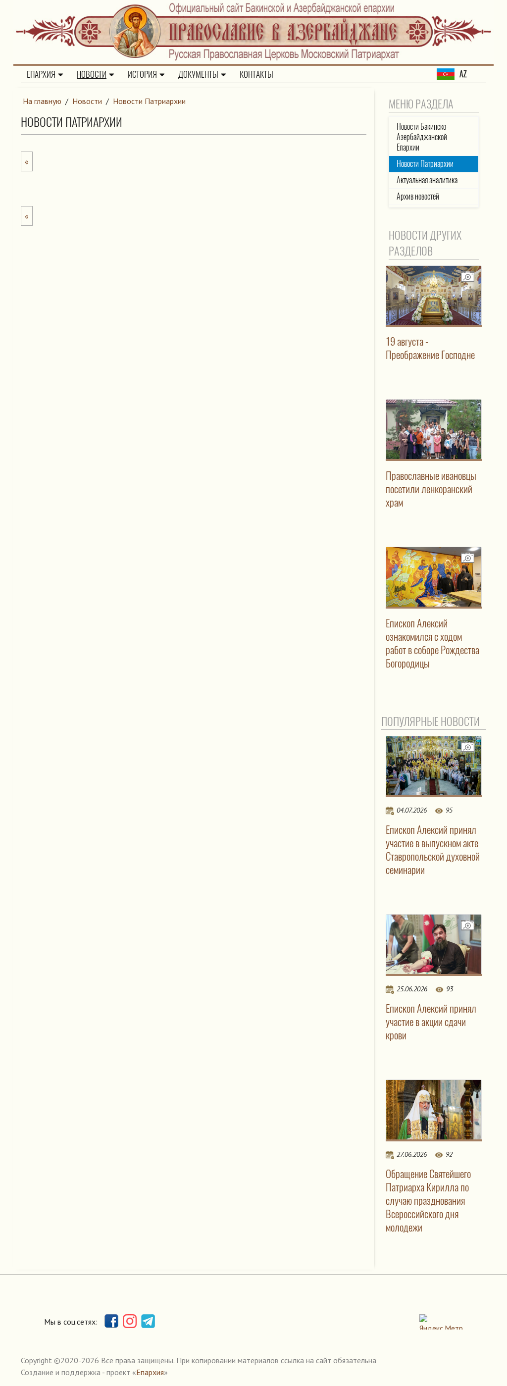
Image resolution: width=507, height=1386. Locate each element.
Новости (91, 74)
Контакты (256, 74)
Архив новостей (418, 196)
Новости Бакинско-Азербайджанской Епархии (423, 137)
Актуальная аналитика (427, 180)
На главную (42, 101)
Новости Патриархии (149, 101)
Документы (198, 74)
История (142, 74)
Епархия (41, 74)
